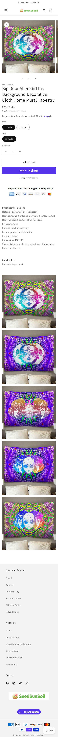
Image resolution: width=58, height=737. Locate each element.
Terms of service (13, 598)
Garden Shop (12, 651)
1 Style (8, 127)
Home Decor (12, 664)
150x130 (9, 139)
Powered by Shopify (37, 735)
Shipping (5, 111)
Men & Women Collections (18, 644)
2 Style (23, 127)
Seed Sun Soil (24, 735)
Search (9, 578)
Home (9, 630)
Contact (10, 585)
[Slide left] (22, 79)
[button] (6, 10)
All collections (13, 637)
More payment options (29, 178)
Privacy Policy (12, 591)
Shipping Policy (13, 605)
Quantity (6, 145)
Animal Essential (14, 657)
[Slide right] (35, 79)
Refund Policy (12, 611)
